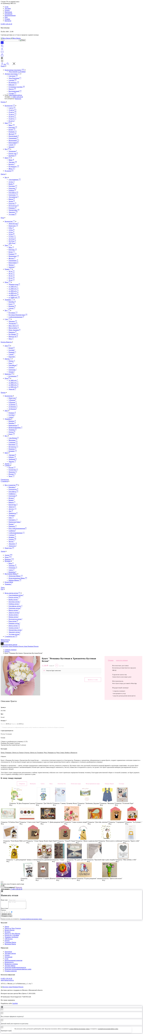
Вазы (11, 563)
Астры (12, 182)
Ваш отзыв (4, 908)
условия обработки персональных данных (79, 1029)
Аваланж (13, 321)
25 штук (12, 112)
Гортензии (13, 195)
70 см (12, 280)
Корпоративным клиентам (13, 960)
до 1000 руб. (13, 286)
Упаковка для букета (11, 937)
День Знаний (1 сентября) (17, 71)
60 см (12, 278)
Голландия (13, 469)
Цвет (7, 123)
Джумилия (13, 323)
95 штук (12, 121)
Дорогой (12, 389)
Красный (13, 127)
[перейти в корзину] (2, 56)
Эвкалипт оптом (15, 632)
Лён (11, 511)
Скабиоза (12, 530)
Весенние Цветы (10, 944)
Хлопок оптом (14, 628)
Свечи (11, 570)
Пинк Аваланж (14, 330)
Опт (2, 589)
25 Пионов (13, 406)
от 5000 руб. (13, 387)
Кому (8, 158)
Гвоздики (13, 186)
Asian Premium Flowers (31, 646)
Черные (12, 265)
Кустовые (13, 312)
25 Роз (11, 232)
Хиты (8, 557)
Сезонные (13, 442)
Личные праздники (12, 74)
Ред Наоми (13, 334)
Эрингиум (13, 546)
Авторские (13, 151)
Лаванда (12, 507)
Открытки (13, 567)
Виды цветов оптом (12, 593)
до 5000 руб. (13, 295)
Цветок (8, 359)
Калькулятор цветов (10, 644)
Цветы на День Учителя (13, 928)
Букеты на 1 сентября (12, 935)
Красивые (13, 444)
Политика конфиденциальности (15, 967)
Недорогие (13, 447)
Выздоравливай (15, 91)
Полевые (12, 155)
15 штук (12, 110)
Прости (12, 89)
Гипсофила (13, 192)
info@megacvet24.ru (15, 95)
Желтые (12, 258)
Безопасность (9, 962)
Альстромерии (15, 179)
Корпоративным (10, 15)
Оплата (7, 10)
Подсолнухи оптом (15, 619)
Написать (18, 98)
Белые (12, 252)
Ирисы (12, 199)
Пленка (12, 432)
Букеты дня (13, 153)
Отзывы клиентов (11, 971)
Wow (11, 339)
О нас (6, 6)
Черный (12, 147)
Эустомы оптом (14, 634)
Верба (11, 184)
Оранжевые (13, 260)
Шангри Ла (13, 336)
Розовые (13, 254)
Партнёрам (8, 951)
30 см (12, 271)
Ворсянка (12, 487)
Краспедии (13, 504)
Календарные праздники (14, 70)
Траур (3, 587)
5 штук (12, 108)
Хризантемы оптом (15, 630)
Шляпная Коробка (15, 427)
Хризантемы (14, 210)
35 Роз (11, 234)
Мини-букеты (5, 640)
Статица (12, 535)
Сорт (7, 319)
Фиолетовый (14, 136)
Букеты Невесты (6, 342)
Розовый (13, 132)
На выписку (14, 82)
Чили (11, 476)
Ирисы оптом (14, 610)
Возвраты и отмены (11, 964)
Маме (11, 160)
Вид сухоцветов (11, 485)
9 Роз (11, 228)
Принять (124, 1029)
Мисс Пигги (14, 326)
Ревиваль (12, 332)
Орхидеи (12, 203)
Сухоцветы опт (11, 636)
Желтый (12, 134)
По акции (9, 171)
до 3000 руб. (13, 291)
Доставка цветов (10, 953)
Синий (12, 145)
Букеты (3, 102)
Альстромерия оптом (16, 595)
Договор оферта (10, 965)
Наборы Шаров (15, 580)
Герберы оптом (14, 604)
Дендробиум (14, 197)
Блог (6, 17)
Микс (12, 125)
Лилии (12, 201)
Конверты (12, 572)
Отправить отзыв (7, 916)
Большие (13, 451)
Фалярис (12, 537)
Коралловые (13, 262)
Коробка (12, 302)
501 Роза (12, 241)
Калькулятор (9, 582)
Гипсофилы (13, 365)
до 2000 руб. (13, 289)
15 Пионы (13, 404)
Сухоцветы (4, 481)
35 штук (12, 114)
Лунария (12, 515)
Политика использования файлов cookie (18, 969)
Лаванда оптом (14, 612)
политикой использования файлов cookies (108, 1029)
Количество (10, 105)
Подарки (8, 561)
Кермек (11, 500)
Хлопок (12, 367)
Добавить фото (6, 914)
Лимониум (13, 513)
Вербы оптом (13, 599)
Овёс (11, 517)
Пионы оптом (14, 617)
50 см (12, 275)
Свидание (13, 76)
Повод (3, 66)
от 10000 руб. (14, 297)
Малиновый (14, 140)
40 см (12, 273)
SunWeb (15, 1003)
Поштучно (13, 226)
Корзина (12, 306)
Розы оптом (13, 621)
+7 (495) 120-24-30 (17, 97)
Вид (7, 149)
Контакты (8, 21)
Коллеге (12, 164)
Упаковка (9, 299)
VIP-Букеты (9, 939)
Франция (13, 472)
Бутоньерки (13, 376)
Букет (12, 304)
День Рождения (15, 78)
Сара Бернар (14, 438)
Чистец (11, 541)
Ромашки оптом (14, 623)
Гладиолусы (5, 479)
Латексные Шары (16, 576)
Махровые (13, 440)
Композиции (14, 425)
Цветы (3, 174)
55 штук (12, 118)
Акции (8, 463)
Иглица (12, 498)
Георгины (13, 188)
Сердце (12, 308)
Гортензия (13, 496)
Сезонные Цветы (10, 942)
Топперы (12, 565)
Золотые (12, 267)
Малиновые (14, 256)
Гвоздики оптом (14, 602)
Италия (12, 474)
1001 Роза (12, 243)
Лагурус (12, 509)
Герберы (12, 190)
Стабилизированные (16, 317)
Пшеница (13, 526)
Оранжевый (13, 138)
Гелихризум (13, 489)
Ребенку (12, 457)
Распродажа (5, 641)
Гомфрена (12, 494)
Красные (13, 249)
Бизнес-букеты (9, 930)
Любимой (13, 459)
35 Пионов (13, 409)
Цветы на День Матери (12, 933)
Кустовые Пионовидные (18, 315)
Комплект (9, 374)
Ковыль (12, 502)
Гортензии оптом (15, 608)
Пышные (12, 449)
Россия (12, 467)
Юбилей (13, 85)
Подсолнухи (14, 205)
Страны (7, 465)
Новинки (9, 559)
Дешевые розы (14, 284)
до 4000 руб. (13, 293)
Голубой (12, 350)
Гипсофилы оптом (15, 606)
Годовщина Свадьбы (17, 87)
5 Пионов (12, 400)
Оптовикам (8, 13)
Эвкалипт (13, 212)
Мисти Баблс (14, 328)
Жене (12, 168)
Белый (12, 129)
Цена (8, 282)
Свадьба (12, 80)
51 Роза (12, 236)
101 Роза (12, 239)
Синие (11, 417)
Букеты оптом (14, 597)
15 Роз (11, 230)
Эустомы (12, 214)
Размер (8, 269)
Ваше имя (4, 900)
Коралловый (14, 142)
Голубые (12, 415)
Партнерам (8, 12)
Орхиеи (12, 372)
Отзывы (7, 19)
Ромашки (12, 208)
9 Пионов (13, 402)
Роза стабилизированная (18, 528)
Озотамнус (13, 520)
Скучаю (12, 93)
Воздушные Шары (11, 574)
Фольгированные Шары (18, 578)
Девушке (13, 162)
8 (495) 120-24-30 (6, 24)
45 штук (12, 116)
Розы (2, 218)
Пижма (11, 524)
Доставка (8, 8)
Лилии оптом (14, 615)
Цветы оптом (14, 625)
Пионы (12, 361)
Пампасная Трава (15, 522)
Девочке (12, 461)
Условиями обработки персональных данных (31, 919)
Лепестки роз (13, 223)
